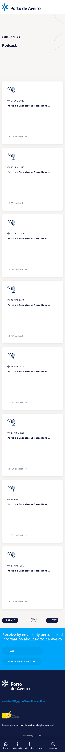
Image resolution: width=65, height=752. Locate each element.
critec (38, 735)
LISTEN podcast (15, 136)
